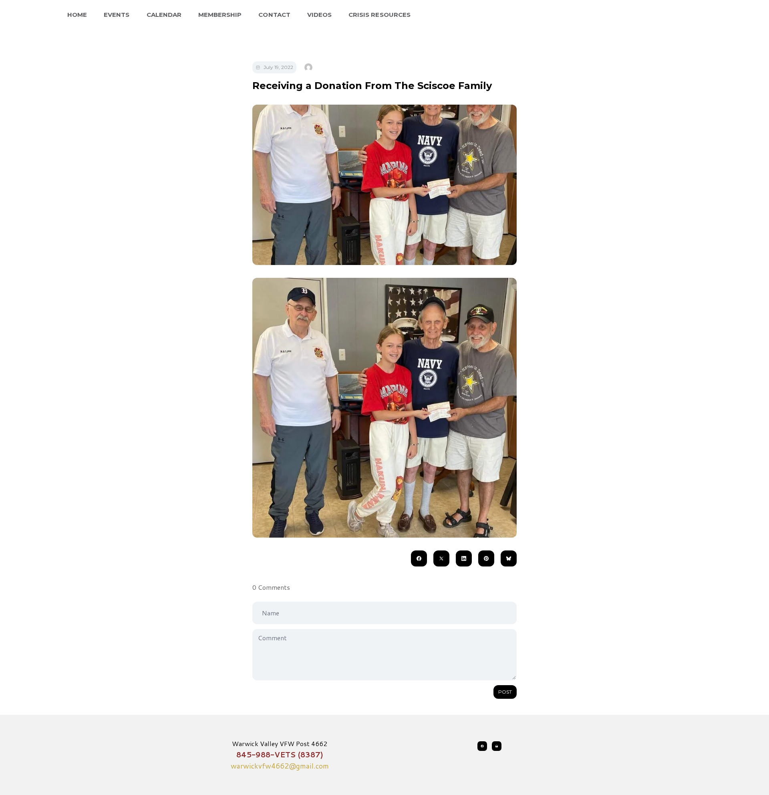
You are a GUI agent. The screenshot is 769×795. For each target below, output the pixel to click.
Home (77, 14)
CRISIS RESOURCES (379, 14)
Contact (274, 14)
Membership (220, 14)
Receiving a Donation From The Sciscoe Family (372, 85)
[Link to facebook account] (482, 746)
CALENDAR (164, 14)
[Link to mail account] (496, 746)
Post (505, 692)
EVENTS (116, 14)
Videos (319, 14)
